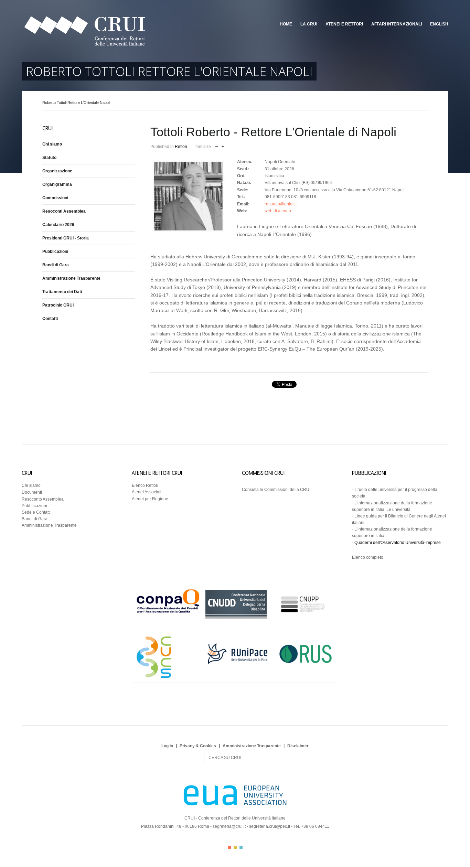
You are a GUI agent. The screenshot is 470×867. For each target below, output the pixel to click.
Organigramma (57, 184)
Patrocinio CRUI (58, 305)
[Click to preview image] (188, 196)
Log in (167, 745)
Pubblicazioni (55, 251)
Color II (235, 847)
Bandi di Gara (55, 265)
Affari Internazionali (396, 24)
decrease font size (216, 145)
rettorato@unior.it (281, 204)
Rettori (181, 146)
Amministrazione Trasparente (71, 278)
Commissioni (55, 197)
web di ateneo (278, 210)
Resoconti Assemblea (64, 211)
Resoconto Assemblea (43, 499)
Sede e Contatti (36, 512)
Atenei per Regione (150, 498)
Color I (229, 847)
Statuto (49, 157)
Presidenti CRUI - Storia (65, 238)
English (439, 24)
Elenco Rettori (145, 485)
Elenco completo (367, 557)
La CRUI (308, 24)
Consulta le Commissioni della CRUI (276, 489)
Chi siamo (52, 144)
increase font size (222, 145)
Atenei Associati (146, 492)
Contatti (50, 318)
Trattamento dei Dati (62, 291)
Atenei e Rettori (344, 24)
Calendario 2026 (58, 224)
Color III (241, 847)
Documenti (32, 492)
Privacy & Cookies (198, 745)
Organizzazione (57, 171)
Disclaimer (298, 745)
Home (286, 24)
